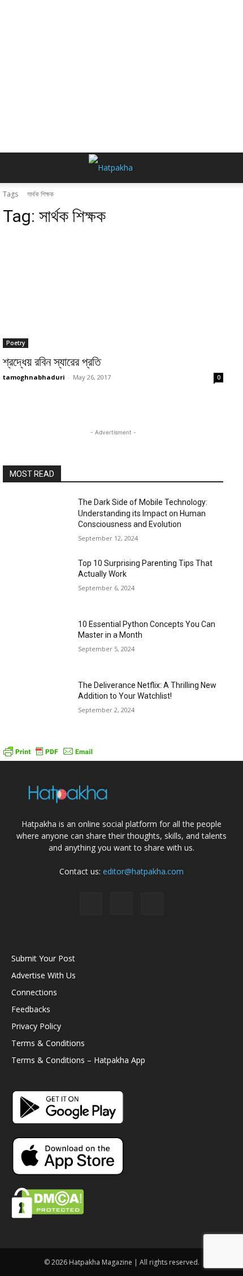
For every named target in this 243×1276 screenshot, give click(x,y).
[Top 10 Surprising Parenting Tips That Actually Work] (36, 581)
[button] (19, 168)
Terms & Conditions (48, 1043)
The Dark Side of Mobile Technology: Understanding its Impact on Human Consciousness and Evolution (142, 513)
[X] (152, 903)
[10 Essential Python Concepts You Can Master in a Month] (36, 642)
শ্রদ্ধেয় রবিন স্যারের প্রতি (52, 362)
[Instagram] (121, 903)
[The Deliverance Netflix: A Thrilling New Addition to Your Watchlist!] (36, 703)
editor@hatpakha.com (143, 871)
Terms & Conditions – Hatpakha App (78, 1060)
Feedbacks (30, 1009)
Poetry (15, 343)
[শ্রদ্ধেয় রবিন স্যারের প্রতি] (113, 293)
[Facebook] (91, 903)
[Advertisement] (121, 76)
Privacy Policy (36, 1026)
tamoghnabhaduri (34, 377)
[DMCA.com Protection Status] (47, 1215)
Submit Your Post (43, 958)
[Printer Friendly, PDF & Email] (48, 755)
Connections (34, 992)
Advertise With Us (43, 975)
